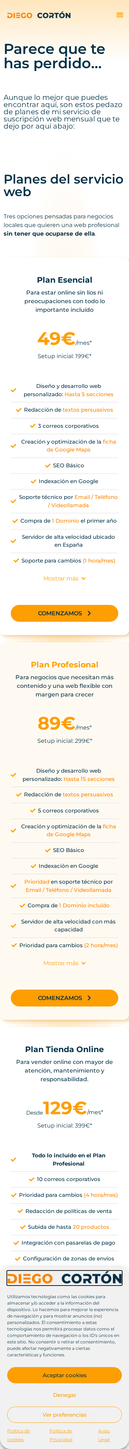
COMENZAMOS (60, 613)
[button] (120, 14)
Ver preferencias (65, 1414)
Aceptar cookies (65, 1375)
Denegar (64, 1395)
